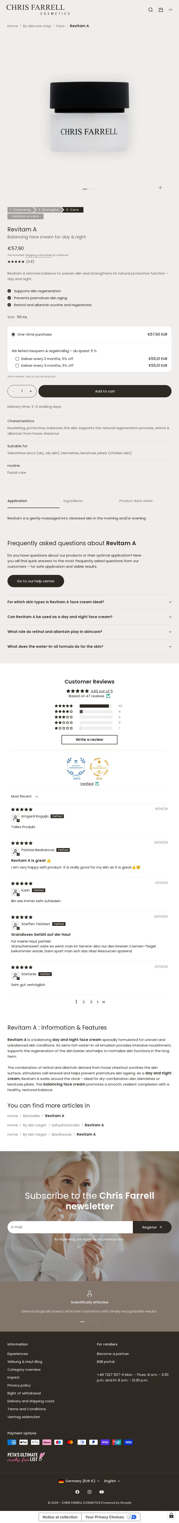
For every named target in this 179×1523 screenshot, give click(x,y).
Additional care (25, 216)
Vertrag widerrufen (23, 1416)
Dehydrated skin (66, 1125)
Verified (86, 783)
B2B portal (105, 1361)
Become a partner (113, 1353)
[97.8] (99, 767)
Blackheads (62, 1134)
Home (12, 25)
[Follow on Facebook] (77, 1492)
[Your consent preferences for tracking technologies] (171, 1515)
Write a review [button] (89, 739)
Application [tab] (17, 501)
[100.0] (76, 767)
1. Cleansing (20, 209)
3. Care (72, 209)
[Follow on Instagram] (89, 1492)
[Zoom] (160, 187)
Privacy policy (19, 1385)
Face (60, 25)
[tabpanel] (89, 518)
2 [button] (84, 1001)
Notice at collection (60, 1517)
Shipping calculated (38, 255)
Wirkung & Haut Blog (24, 1361)
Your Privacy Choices (104, 1517)
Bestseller (31, 1115)
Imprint (13, 1377)
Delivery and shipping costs (31, 1401)
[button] (64, 706)
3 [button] (91, 1001)
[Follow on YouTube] (101, 1492)
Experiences (17, 1353)
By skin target (35, 1125)
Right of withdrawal (24, 1393)
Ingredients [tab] (73, 501)
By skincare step (37, 25)
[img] (21, 809)
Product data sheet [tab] (136, 501)
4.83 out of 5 (102, 691)
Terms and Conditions (26, 1408)
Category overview (24, 1369)
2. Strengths (48, 209)
